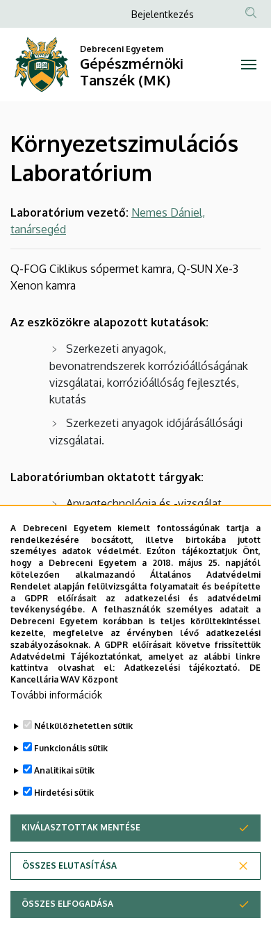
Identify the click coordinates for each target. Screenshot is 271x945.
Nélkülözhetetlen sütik (83, 726)
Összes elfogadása (67, 903)
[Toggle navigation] (248, 64)
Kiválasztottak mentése (81, 827)
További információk (56, 695)
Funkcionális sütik (71, 748)
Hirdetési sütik (64, 792)
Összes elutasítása (69, 865)
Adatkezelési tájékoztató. (182, 667)
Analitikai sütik (64, 770)
